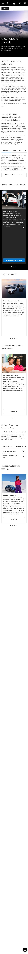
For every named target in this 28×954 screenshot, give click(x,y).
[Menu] (3, 3)
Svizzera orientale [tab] (8, 446)
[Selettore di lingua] (8, 3)
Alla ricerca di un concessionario (14, 175)
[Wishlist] (19, 3)
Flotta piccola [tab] (6, 150)
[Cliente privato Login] (25, 3)
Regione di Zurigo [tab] (20, 446)
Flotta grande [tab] (17, 150)
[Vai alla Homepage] (14, 3)
